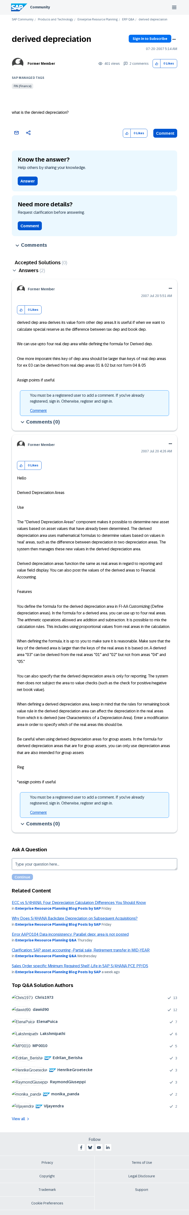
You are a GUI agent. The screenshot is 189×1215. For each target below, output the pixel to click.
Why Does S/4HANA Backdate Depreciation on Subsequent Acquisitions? (75, 918)
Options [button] (174, 39)
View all (18, 1119)
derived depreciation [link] (153, 19)
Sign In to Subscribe (150, 39)
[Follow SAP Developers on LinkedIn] (108, 1147)
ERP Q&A (128, 19)
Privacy (47, 1163)
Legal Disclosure (141, 1176)
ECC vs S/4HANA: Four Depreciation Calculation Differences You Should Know (79, 903)
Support (141, 1190)
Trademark (47, 1190)
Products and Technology (55, 19)
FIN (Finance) (22, 86)
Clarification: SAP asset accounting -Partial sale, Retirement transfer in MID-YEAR (81, 950)
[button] (156, 63)
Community (40, 7)
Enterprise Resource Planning (98, 19)
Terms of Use (142, 1163)
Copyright (47, 1176)
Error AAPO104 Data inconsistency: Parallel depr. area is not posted (70, 934)
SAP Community (22, 19)
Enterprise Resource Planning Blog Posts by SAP (58, 908)
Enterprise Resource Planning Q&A (46, 940)
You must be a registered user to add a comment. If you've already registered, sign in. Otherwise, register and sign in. (87, 398)
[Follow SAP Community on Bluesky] (90, 1147)
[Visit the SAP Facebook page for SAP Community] (81, 1147)
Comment (165, 133)
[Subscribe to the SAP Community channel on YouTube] (99, 1147)
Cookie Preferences (47, 1203)
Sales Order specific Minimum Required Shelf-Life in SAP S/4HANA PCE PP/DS (80, 966)
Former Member (41, 64)
